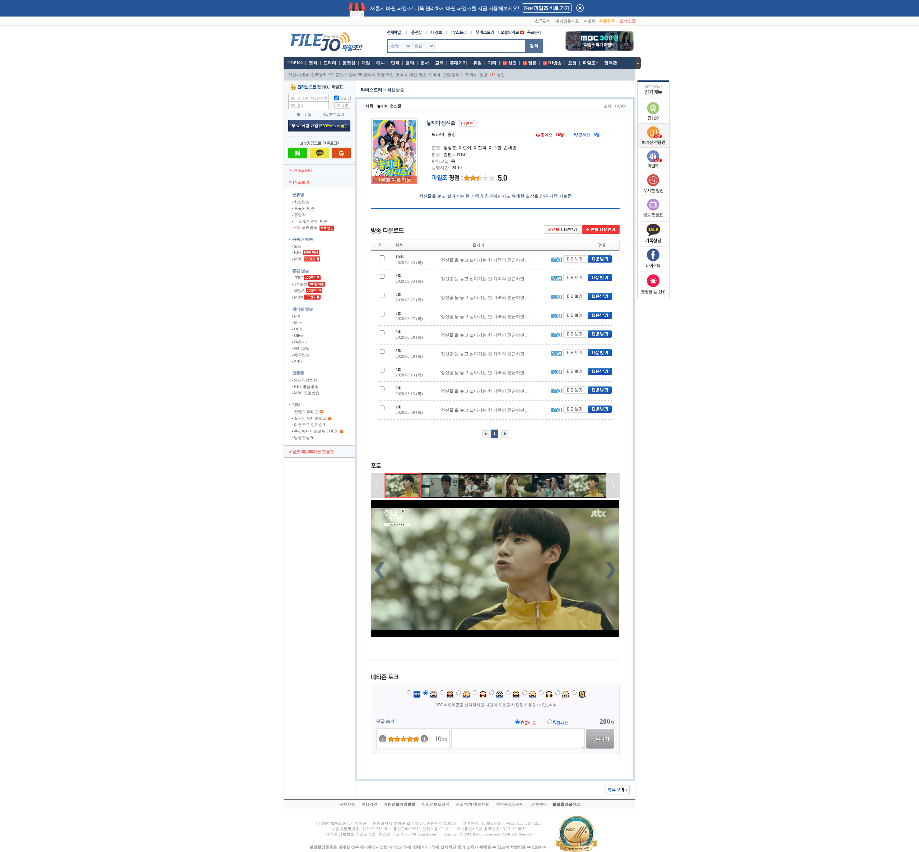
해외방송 (301, 355)
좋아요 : (552, 135)
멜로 (423, 75)
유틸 (477, 62)
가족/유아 (469, 75)
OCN (297, 329)
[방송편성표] (653, 219)
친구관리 (543, 21)
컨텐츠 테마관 (306, 411)
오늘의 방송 (304, 208)
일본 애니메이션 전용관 (312, 451)
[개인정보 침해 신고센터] (653, 295)
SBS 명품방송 (305, 380)
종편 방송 (300, 271)
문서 (424, 62)
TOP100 (294, 62)
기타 (492, 62)
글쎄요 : (589, 135)
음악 (410, 62)
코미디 (401, 75)
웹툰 (532, 62)
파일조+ (590, 62)
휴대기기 (458, 62)
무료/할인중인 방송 (310, 221)
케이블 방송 (302, 309)
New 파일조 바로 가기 (546, 8)
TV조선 (300, 284)
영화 (313, 62)
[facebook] (653, 270)
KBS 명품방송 (305, 386)
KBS (297, 252)
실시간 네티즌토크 (310, 418)
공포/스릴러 (345, 75)
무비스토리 (301, 170)
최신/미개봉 (298, 75)
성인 (512, 62)
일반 (484, 75)
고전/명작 (450, 75)
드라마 (329, 62)
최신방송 (301, 202)
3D (330, 75)
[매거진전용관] (653, 146)
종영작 (299, 215)
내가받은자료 (567, 21)
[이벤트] (653, 169)
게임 (365, 62)
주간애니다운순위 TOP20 (316, 431)
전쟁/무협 (385, 75)
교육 (439, 62)
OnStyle (300, 342)
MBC (298, 259)
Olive (298, 335)
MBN (298, 297)
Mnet (298, 322)
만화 (395, 62)
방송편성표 (303, 437)
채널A (299, 290)
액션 (413, 75)
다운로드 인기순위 (310, 424)
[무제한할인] (653, 194)
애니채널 (301, 348)
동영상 (348, 62)
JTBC (298, 277)
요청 (572, 62)
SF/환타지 (366, 75)
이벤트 (590, 21)
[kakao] (653, 244)
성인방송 (306, 227)
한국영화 (319, 75)
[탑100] (653, 122)
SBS (297, 246)
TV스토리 (300, 182)
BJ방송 (555, 62)
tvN (296, 316)
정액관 (610, 62)
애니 (380, 62)
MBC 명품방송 (306, 393)
